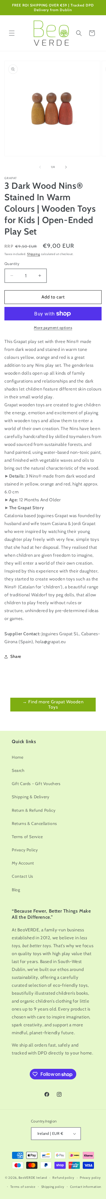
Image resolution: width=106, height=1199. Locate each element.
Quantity (11, 263)
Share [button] (15, 656)
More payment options (53, 327)
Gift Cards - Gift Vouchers (36, 783)
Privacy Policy (25, 849)
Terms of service (23, 1187)
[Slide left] (40, 167)
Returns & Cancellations (34, 823)
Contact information (85, 1187)
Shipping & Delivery (30, 796)
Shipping (33, 254)
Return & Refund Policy (33, 810)
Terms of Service (27, 836)
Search (18, 770)
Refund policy (63, 1178)
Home (17, 757)
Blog (16, 889)
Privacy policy (90, 1178)
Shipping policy (53, 1187)
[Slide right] (65, 167)
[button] (11, 33)
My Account (23, 863)
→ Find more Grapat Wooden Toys (53, 704)
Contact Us (22, 876)
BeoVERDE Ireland (33, 1178)
